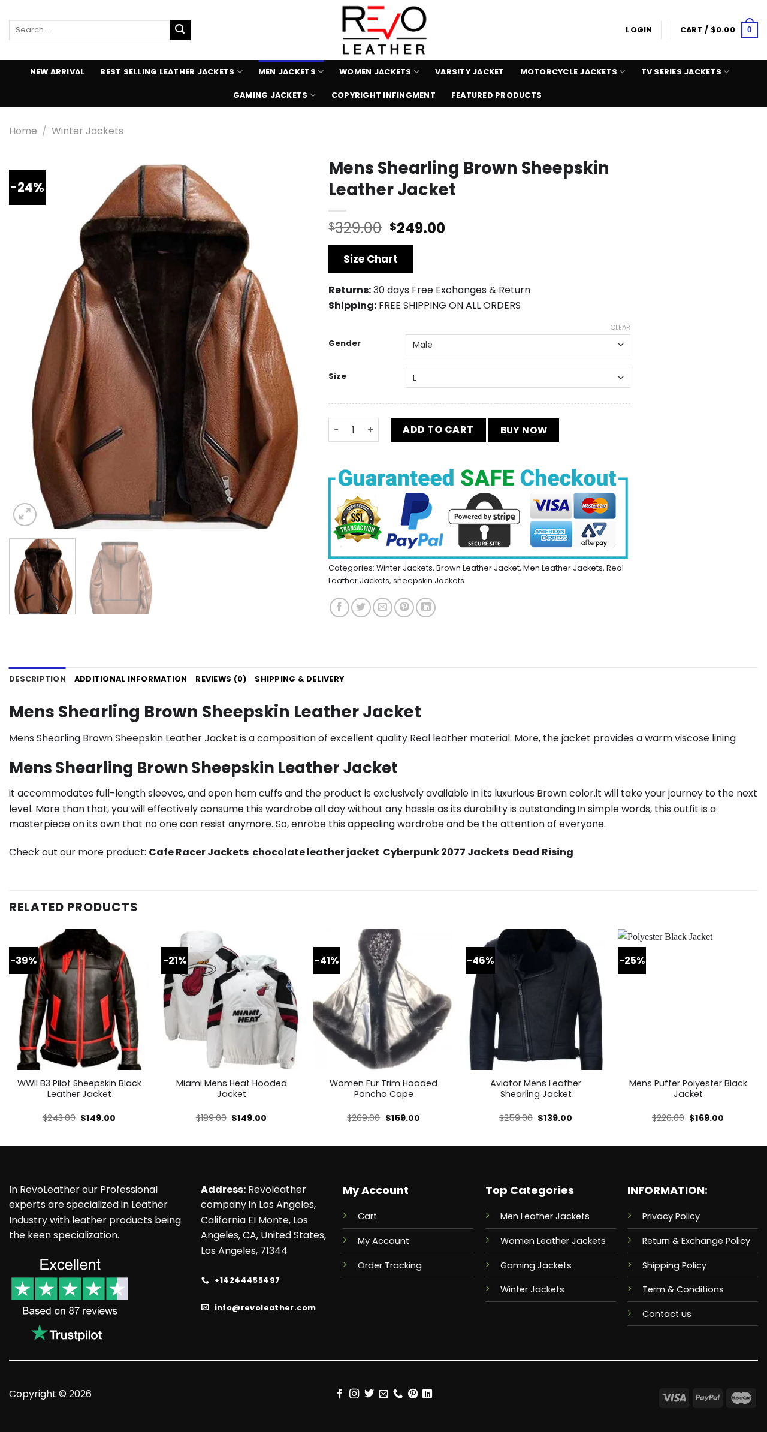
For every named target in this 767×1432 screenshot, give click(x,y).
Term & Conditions (683, 1289)
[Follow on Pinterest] (413, 1394)
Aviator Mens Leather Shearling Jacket (535, 1089)
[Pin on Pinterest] (404, 607)
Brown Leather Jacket (478, 568)
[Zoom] (25, 514)
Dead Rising (542, 852)
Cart (367, 1216)
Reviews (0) (220, 679)
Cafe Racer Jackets (199, 852)
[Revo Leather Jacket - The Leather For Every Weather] (383, 30)
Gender (344, 343)
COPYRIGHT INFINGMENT (383, 95)
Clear (620, 327)
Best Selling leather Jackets (167, 72)
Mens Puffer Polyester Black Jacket (688, 1089)
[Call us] (398, 1394)
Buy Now (524, 430)
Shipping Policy (674, 1265)
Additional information (131, 679)
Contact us (666, 1314)
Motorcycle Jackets (569, 72)
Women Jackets (375, 72)
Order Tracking (390, 1265)
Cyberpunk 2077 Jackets (446, 852)
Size (337, 376)
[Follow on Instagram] (354, 1394)
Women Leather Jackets (553, 1241)
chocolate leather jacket (315, 852)
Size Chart (370, 259)
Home (23, 131)
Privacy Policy (671, 1216)
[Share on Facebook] (339, 607)
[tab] (37, 679)
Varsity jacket (470, 72)
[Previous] (30, 340)
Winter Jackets (87, 131)
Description (37, 679)
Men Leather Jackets (563, 568)
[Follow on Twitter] (368, 1394)
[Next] (289, 340)
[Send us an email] (383, 1394)
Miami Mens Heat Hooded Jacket (231, 1089)
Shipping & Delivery (299, 679)
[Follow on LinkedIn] (427, 1394)
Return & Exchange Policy (696, 1241)
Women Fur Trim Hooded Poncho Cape (383, 1089)
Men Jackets (287, 72)
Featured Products (496, 95)
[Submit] (180, 30)
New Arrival (57, 72)
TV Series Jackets (681, 72)
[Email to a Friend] (382, 607)
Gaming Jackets (270, 95)
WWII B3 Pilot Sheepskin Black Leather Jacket (79, 1089)
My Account (383, 1241)
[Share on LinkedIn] (426, 607)
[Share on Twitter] (361, 607)
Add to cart (438, 429)
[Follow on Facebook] (339, 1394)
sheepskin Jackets (428, 580)
